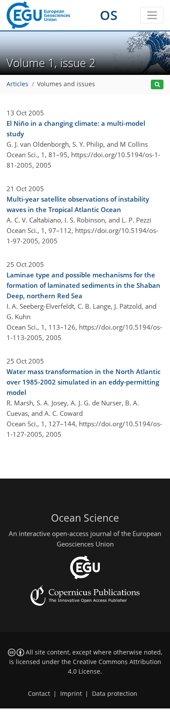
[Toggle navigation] (151, 15)
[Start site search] (157, 85)
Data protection (114, 694)
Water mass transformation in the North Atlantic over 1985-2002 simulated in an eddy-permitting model (83, 382)
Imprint (71, 694)
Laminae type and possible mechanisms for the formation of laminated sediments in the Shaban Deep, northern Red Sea (83, 285)
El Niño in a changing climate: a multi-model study (76, 128)
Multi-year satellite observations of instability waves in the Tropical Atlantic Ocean (78, 204)
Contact (39, 694)
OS (109, 15)
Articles (17, 84)
